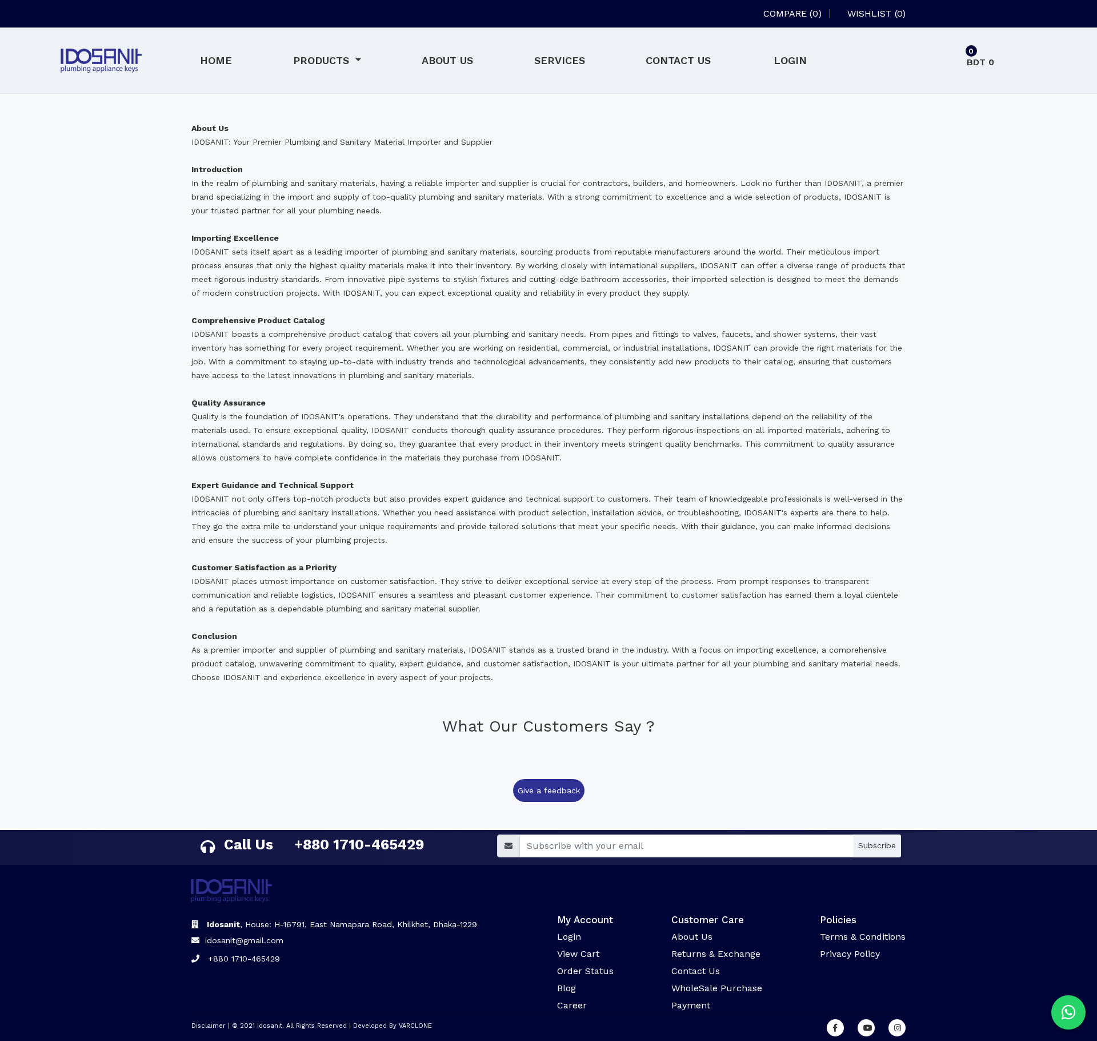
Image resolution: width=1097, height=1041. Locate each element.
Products (323, 60)
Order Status (585, 970)
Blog (566, 988)
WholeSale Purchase (716, 988)
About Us (447, 60)
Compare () (792, 13)
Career (572, 1005)
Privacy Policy (850, 953)
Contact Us (678, 60)
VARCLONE (415, 1026)
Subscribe (877, 845)
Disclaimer (208, 1026)
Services (559, 60)
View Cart (578, 953)
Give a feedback (549, 790)
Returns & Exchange (715, 953)
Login (790, 60)
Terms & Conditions (863, 936)
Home (216, 60)
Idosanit (269, 1026)
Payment (690, 1005)
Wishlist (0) (876, 13)
